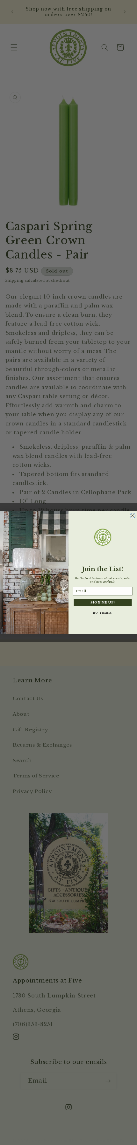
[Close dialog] (132, 515)
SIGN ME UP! (102, 602)
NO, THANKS (102, 612)
